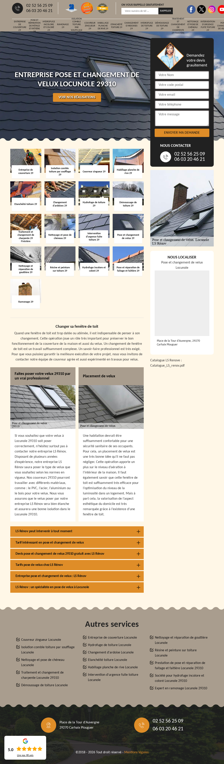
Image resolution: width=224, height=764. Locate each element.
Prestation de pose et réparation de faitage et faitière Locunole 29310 (180, 665)
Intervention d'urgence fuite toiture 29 (208, 26)
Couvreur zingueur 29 (89, 26)
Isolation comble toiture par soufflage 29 (76, 26)
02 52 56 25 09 (39, 5)
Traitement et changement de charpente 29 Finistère (178, 26)
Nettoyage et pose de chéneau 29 (192, 26)
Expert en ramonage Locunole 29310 (181, 688)
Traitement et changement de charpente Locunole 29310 (42, 675)
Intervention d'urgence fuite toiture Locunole (113, 677)
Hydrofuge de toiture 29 (147, 26)
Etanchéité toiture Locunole (107, 660)
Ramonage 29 (63, 26)
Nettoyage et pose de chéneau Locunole (42, 662)
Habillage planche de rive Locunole (113, 667)
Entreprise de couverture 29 (19, 26)
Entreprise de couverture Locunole (112, 637)
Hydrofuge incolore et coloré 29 (49, 26)
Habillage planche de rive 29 (103, 26)
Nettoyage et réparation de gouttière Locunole (181, 640)
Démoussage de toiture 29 (162, 26)
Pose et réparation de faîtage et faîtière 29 (34, 26)
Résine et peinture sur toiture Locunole (176, 653)
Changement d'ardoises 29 (131, 26)
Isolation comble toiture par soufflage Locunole (48, 650)
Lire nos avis (25, 755)
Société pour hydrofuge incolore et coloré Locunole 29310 (179, 678)
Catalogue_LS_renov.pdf (167, 365)
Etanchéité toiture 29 (116, 26)
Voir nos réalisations (77, 97)
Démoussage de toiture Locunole (44, 685)
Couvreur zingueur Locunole (41, 640)
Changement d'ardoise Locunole (111, 652)
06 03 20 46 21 (39, 11)
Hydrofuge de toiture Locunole (109, 645)
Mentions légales (136, 752)
